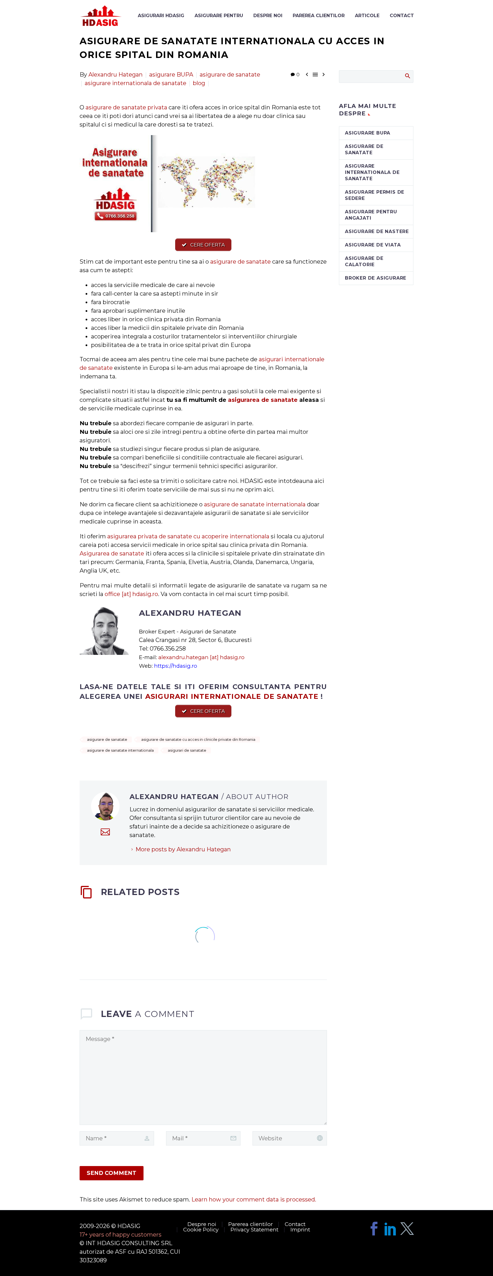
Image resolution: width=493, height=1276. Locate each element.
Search (407, 75)
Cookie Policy (201, 1230)
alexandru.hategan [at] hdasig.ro (201, 657)
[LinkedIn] (390, 1228)
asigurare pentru (219, 15)
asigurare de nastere (377, 231)
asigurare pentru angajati (371, 215)
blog (199, 83)
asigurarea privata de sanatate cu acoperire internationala (188, 536)
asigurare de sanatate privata (126, 107)
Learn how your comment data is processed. (253, 1199)
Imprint (300, 1230)
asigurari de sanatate (187, 750)
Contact (295, 1224)
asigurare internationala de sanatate (135, 83)
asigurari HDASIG (161, 15)
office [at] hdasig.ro (131, 594)
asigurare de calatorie (364, 261)
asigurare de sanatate (230, 74)
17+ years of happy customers (120, 1234)
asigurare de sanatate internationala (255, 504)
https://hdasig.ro (175, 666)
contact (402, 15)
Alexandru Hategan (115, 74)
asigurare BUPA (171, 74)
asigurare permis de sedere (374, 195)
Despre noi (267, 15)
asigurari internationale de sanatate (231, 696)
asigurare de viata (373, 245)
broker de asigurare (375, 278)
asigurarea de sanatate (263, 399)
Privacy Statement (254, 1230)
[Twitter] (407, 1228)
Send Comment (111, 1173)
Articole (367, 15)
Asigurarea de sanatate (112, 553)
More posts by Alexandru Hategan (183, 849)
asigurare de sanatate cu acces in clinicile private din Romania (198, 739)
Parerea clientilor (319, 15)
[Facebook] (374, 1228)
